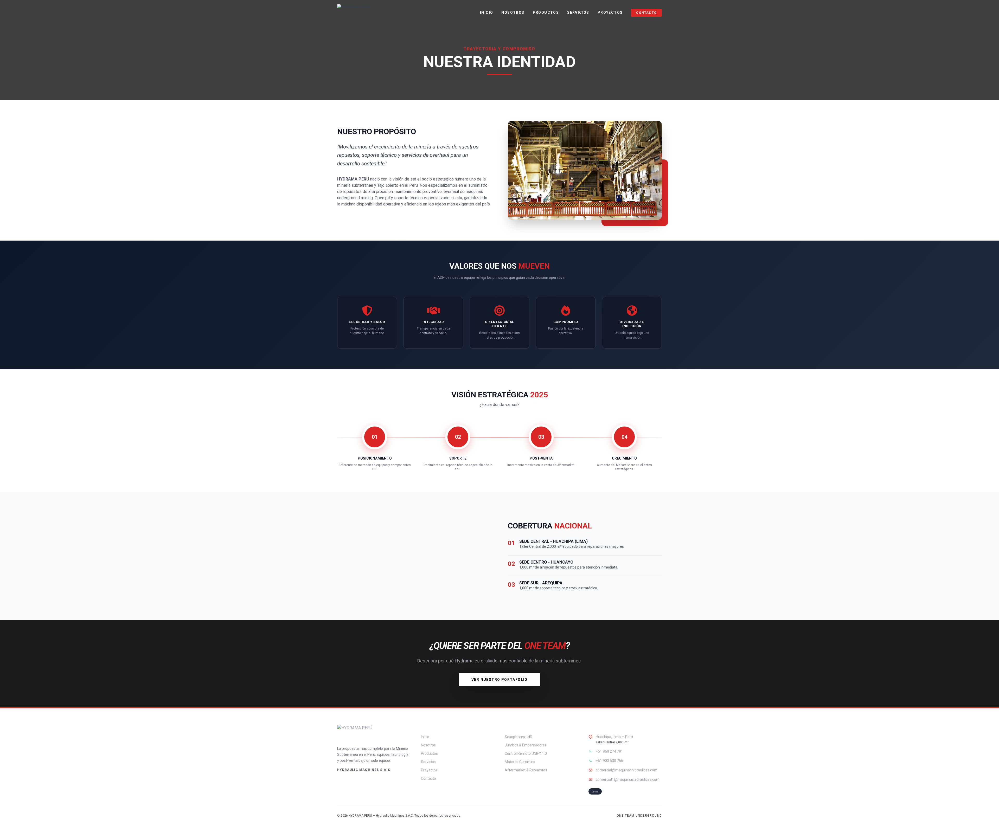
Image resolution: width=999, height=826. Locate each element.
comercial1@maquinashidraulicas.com (627, 779)
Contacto (646, 13)
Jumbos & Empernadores (526, 745)
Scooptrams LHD (518, 737)
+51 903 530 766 (609, 761)
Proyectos (610, 12)
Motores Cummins (520, 762)
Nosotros (512, 12)
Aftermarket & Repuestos (526, 770)
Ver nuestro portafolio (499, 679)
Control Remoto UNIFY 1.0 (526, 753)
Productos (546, 12)
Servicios (578, 12)
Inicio (486, 12)
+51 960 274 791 (609, 751)
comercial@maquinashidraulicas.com (626, 770)
